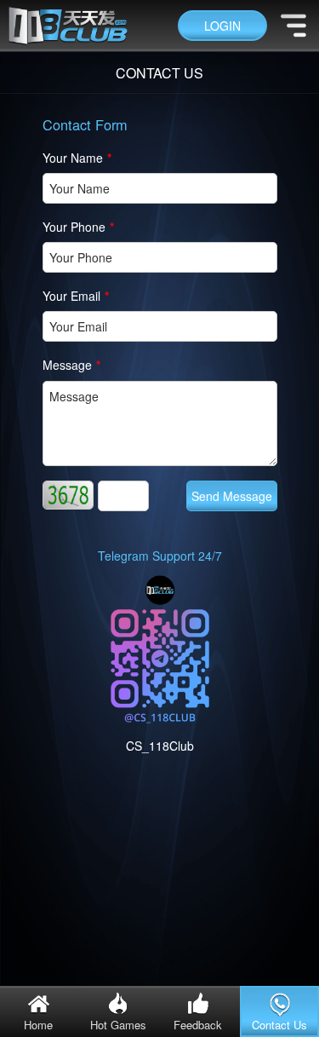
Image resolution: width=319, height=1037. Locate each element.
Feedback (198, 1025)
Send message (231, 495)
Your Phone (78, 226)
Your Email (76, 295)
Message (71, 364)
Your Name (77, 157)
